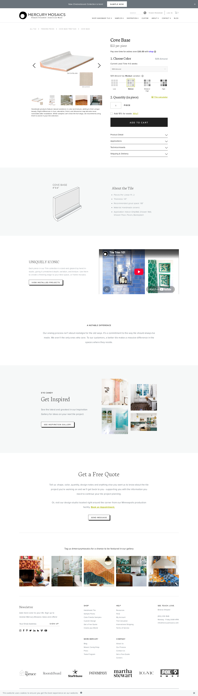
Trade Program (155, 13)
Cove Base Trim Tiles (67, 29)
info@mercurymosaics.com (168, 623)
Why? (135, 113)
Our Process (121, 647)
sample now (117, 4)
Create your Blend (91, 628)
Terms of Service (122, 628)
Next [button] (32, 106)
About (155, 18)
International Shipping (125, 624)
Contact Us (120, 650)
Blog (176, 18)
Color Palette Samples (92, 617)
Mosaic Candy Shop (91, 647)
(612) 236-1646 (163, 616)
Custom (145, 18)
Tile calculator (161, 97)
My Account (121, 617)
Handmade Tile (90, 610)
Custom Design (90, 621)
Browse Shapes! (164, 609)
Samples (119, 18)
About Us (120, 643)
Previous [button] (32, 96)
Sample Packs (89, 613)
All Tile (33, 29)
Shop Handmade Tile (101, 18)
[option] (66, 64)
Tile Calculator (122, 621)
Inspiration (132, 18)
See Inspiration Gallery (57, 424)
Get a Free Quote (90, 624)
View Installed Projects (46, 282)
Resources (120, 610)
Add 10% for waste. (123, 113)
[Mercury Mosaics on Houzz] (38, 630)
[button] (142, 76)
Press (86, 650)
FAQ (118, 613)
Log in (170, 13)
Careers (119, 657)
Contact (166, 18)
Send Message (99, 517)
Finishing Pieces (47, 29)
